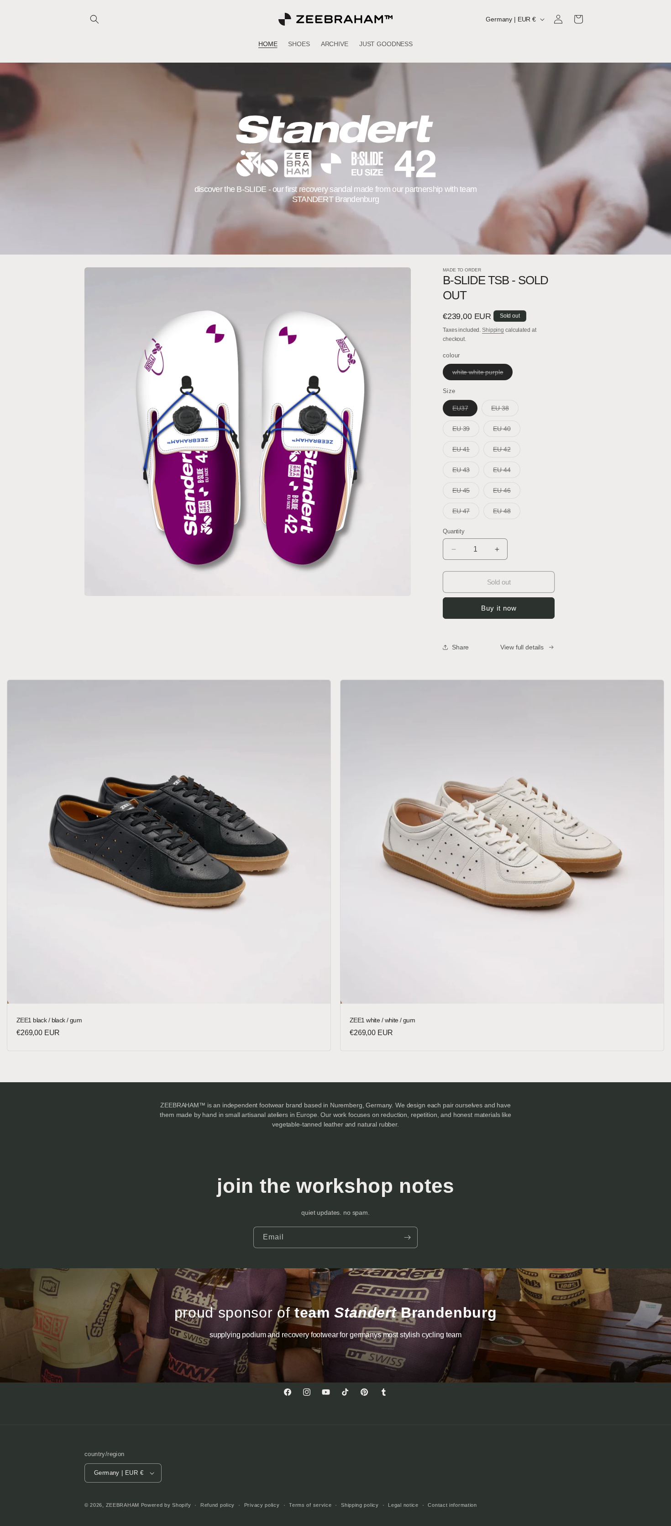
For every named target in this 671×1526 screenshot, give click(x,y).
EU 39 (465, 431)
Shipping (493, 330)
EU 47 (465, 513)
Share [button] (460, 647)
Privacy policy (262, 1505)
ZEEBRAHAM (122, 1505)
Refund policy (217, 1505)
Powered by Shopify (166, 1505)
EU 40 (506, 431)
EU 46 (506, 492)
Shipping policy (360, 1505)
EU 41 (465, 451)
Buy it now (499, 608)
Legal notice (403, 1505)
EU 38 (504, 410)
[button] (94, 19)
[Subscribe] (407, 1237)
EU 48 (506, 513)
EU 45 (465, 492)
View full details (522, 647)
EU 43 (465, 472)
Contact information (452, 1505)
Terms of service (310, 1505)
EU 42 (506, 451)
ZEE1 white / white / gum (382, 1020)
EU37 (464, 410)
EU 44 (506, 472)
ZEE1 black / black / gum (49, 1020)
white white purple (482, 374)
